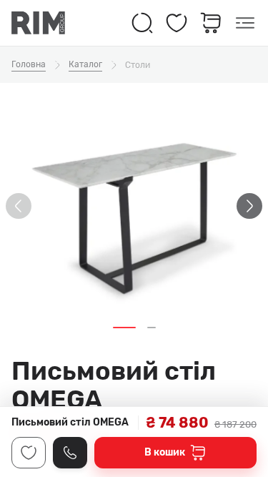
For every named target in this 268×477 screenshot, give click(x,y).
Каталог (85, 64)
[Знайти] (142, 22)
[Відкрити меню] (245, 22)
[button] (124, 327)
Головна (28, 64)
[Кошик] (210, 22)
